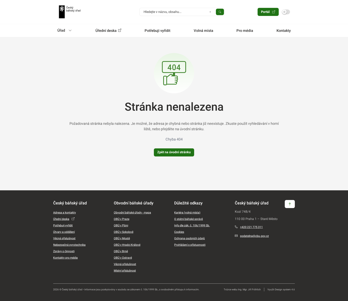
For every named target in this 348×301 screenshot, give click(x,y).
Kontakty (284, 30)
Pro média (244, 30)
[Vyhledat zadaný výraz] (220, 12)
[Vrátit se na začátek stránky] (290, 204)
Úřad (61, 30)
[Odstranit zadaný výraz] (210, 12)
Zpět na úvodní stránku (174, 152)
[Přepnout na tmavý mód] (286, 11)
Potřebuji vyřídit (157, 30)
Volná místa (203, 30)
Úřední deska (106, 30)
